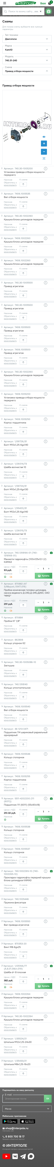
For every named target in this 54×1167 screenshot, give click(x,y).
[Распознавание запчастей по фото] (49, 11)
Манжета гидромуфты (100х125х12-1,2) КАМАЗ (25, 560)
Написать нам (8, 1131)
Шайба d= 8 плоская (15, 972)
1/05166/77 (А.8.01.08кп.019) (15, 967)
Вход (43, 3)
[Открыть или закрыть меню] (4, 3)
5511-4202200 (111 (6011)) (19, 800)
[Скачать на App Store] (28, 1121)
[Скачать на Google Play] (10, 1121)
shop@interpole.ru (16, 1128)
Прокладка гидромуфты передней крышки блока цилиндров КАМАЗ (27, 879)
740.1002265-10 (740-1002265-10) (21, 872)
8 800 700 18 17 (14, 1136)
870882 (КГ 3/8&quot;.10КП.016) (15, 585)
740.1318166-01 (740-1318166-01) (21, 554)
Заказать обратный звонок (13, 1139)
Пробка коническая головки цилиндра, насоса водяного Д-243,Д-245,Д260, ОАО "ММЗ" (27, 592)
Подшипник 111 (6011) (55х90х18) (22, 804)
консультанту (10, 185)
